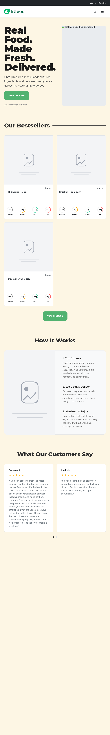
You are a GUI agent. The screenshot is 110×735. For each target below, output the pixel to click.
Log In (93, 3)
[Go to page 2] (56, 537)
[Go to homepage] (14, 13)
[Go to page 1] (53, 537)
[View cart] (95, 11)
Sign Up (102, 3)
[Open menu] (102, 11)
